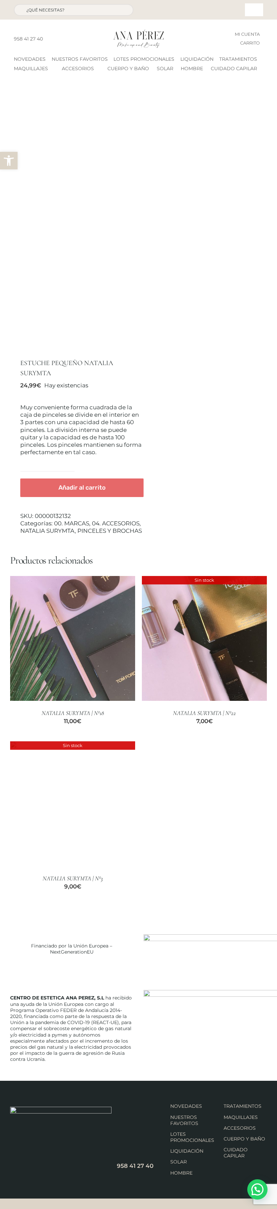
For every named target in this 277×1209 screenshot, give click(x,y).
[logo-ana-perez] (138, 32)
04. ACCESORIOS (116, 523)
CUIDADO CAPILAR (236, 1153)
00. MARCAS (71, 523)
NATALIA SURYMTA (47, 530)
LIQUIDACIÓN (186, 1151)
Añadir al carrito (82, 487)
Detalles (108, 639)
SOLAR (178, 1162)
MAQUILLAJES (241, 1117)
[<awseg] (71, 218)
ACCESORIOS (240, 1128)
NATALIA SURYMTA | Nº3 (73, 878)
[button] (9, 160)
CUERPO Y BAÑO (244, 1139)
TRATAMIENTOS (242, 1106)
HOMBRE (181, 1173)
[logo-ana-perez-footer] (60, 1109)
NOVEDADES (186, 1106)
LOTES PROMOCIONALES (192, 1137)
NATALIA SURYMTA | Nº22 (204, 713)
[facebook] (50, 39)
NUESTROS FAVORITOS (184, 1120)
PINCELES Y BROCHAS (109, 530)
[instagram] (61, 39)
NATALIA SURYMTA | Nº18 (73, 713)
